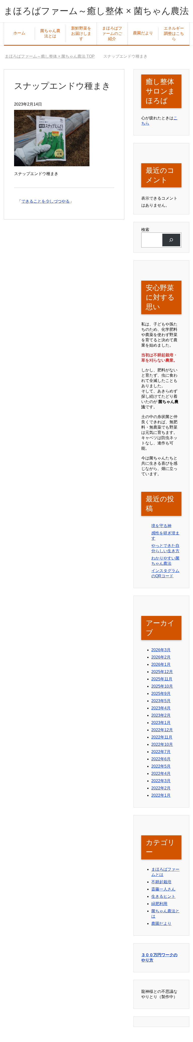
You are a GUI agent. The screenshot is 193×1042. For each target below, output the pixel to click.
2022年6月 (161, 759)
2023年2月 (161, 715)
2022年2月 (161, 788)
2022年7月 (161, 752)
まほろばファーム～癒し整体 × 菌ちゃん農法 (96, 11)
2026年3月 (161, 650)
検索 (145, 229)
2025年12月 (162, 672)
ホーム (19, 33)
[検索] (171, 240)
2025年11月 (161, 679)
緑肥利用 (159, 904)
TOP (50, 56)
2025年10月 (162, 686)
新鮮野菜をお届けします (81, 33)
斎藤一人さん (163, 889)
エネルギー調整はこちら (174, 33)
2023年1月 (161, 722)
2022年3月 (161, 781)
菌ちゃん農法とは (50, 33)
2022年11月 (161, 737)
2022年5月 (161, 766)
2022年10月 (162, 744)
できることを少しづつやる (45, 201)
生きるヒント (163, 896)
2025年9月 (161, 693)
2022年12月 (162, 730)
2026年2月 (161, 657)
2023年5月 (161, 701)
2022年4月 (161, 773)
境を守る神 (161, 526)
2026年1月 (161, 664)
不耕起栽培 (161, 882)
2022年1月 (161, 795)
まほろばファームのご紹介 (112, 33)
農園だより (143, 33)
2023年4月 (161, 708)
